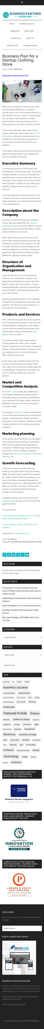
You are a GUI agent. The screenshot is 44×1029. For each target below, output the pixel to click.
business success (15, 687)
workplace (16, 762)
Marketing (9, 734)
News (5, 740)
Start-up (14, 539)
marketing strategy (27, 734)
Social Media (31, 745)
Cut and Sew (18, 412)
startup (38, 542)
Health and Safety (21, 719)
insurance (7, 724)
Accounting (6, 682)
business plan (16, 542)
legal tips (17, 729)
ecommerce (21, 702)
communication (9, 693)
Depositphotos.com (22, 533)
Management (29, 729)
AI (13, 682)
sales (4, 745)
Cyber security (21, 697)
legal (36, 724)
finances (6, 719)
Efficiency (32, 702)
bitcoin (19, 682)
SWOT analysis (12, 392)
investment (27, 724)
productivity (14, 740)
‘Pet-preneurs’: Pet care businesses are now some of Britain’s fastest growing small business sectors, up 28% (21, 591)
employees (9, 706)
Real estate (36, 740)
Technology (11, 756)
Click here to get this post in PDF (15, 75)
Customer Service (8, 697)
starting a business (29, 542)
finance (34, 713)
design (37, 697)
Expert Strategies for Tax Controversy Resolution (21, 606)
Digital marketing (8, 702)
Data (29, 697)
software (8, 750)
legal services (7, 729)
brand (27, 682)
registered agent (8, 501)
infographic (36, 719)
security (13, 745)
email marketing (24, 454)
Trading (24, 757)
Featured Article (15, 713)
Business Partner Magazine (22, 15)
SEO (15, 454)
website (5, 762)
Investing (17, 724)
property (25, 740)
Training (33, 757)
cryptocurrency (24, 693)
